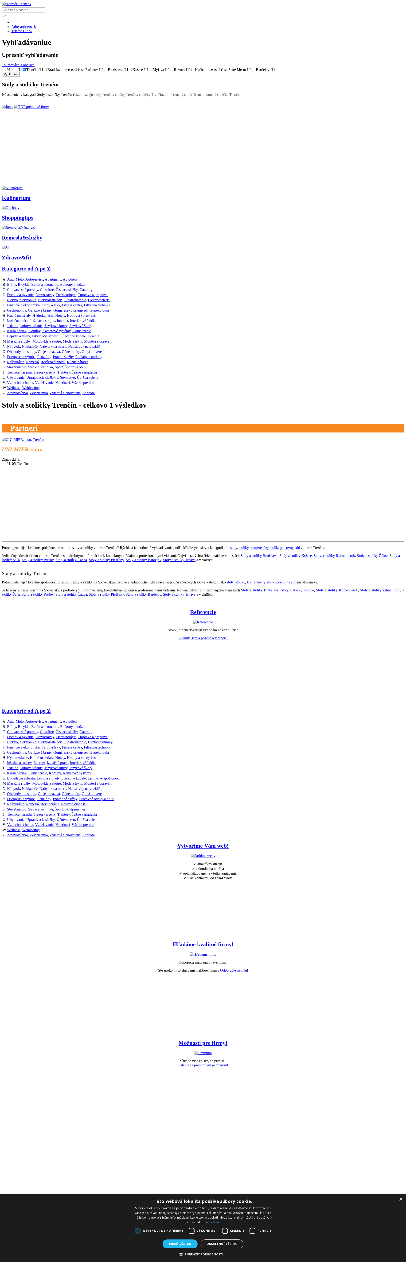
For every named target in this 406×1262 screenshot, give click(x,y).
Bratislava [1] (118, 70)
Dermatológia (66, 295)
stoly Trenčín (103, 94)
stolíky (244, 548)
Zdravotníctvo (17, 393)
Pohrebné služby (65, 799)
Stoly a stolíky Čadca (71, 560)
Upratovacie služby (40, 377)
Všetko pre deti (83, 383)
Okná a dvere (92, 352)
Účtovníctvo (66, 377)
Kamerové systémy (56, 331)
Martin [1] (14, 70)
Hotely (60, 315)
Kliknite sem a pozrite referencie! (203, 638)
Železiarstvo (39, 393)
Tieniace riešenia (19, 372)
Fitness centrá (72, 305)
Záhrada (88, 393)
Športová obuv (75, 367)
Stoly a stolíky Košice (295, 556)
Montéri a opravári (98, 341)
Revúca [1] (182, 70)
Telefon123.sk (21, 31)
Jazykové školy (80, 326)
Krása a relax (17, 331)
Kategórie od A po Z (26, 269)
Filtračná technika (97, 305)
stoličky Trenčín (151, 94)
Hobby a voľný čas (81, 315)
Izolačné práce (17, 321)
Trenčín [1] (34, 70)
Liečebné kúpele (73, 336)
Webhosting (31, 388)
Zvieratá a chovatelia (65, 393)
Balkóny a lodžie (72, 284)
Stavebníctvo (16, 367)
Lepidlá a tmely (18, 336)
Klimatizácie (81, 331)
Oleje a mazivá (49, 352)
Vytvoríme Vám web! (203, 846)
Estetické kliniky (100, 742)
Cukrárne (47, 290)
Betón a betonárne (44, 284)
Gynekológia (99, 310)
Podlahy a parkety (88, 357)
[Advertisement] (143, 153)
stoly (233, 548)
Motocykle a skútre (46, 341)
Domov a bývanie (20, 295)
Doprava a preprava (93, 295)
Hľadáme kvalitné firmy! (203, 944)
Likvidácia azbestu (45, 336)
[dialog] (203, 1228)
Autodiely (70, 279)
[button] (203, 1254)
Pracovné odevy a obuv (96, 799)
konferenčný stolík (264, 548)
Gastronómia (16, 310)
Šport (59, 367)
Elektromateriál (99, 300)
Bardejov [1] (265, 70)
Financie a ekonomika (23, 305)
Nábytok (13, 346)
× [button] (400, 1199)
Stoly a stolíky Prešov (38, 560)
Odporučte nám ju (233, 970)
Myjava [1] (161, 70)
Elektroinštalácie (50, 300)
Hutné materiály (19, 315)
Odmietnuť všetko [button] (222, 1244)
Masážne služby (19, 341)
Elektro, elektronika (21, 300)
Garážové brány (39, 310)
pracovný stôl (290, 548)
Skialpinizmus (75, 809)
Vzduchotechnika (20, 383)
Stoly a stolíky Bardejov (143, 560)
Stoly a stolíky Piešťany (106, 560)
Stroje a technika (40, 367)
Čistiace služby (67, 290)
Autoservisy (34, 279)
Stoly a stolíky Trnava (179, 560)
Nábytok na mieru (52, 346)
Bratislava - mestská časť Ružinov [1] (75, 70)
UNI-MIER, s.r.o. (22, 449)
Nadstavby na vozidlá (84, 346)
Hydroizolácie (42, 315)
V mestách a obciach (18, 65)
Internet (62, 321)
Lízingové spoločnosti (104, 778)
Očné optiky (71, 352)
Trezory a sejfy (44, 372)
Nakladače (30, 346)
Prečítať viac (211, 1222)
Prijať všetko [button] (180, 1244)
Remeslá (32, 362)
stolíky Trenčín (126, 94)
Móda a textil (72, 341)
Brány (11, 284)
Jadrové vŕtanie (31, 326)
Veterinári (62, 383)
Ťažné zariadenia (84, 372)
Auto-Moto (15, 279)
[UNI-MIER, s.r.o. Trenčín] (23, 440)
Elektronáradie (75, 300)
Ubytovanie (15, 377)
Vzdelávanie (44, 383)
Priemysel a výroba (21, 357)
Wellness (13, 388)
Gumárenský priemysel (70, 310)
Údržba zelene (87, 377)
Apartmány (53, 279)
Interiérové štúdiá (83, 321)
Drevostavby (44, 295)
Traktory (63, 372)
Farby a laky (51, 305)
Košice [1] (140, 70)
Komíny (34, 331)
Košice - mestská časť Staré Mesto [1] (223, 70)
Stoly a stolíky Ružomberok (334, 556)
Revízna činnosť (53, 362)
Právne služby (63, 357)
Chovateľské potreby (22, 290)
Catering (86, 290)
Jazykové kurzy (55, 326)
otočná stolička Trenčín (223, 94)
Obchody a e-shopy (21, 352)
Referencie (203, 612)
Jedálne (12, 326)
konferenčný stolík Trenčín (184, 94)
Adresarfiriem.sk (23, 27)
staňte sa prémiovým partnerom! (204, 1065)
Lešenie (93, 336)
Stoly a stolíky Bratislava (259, 556)
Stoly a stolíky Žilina (372, 556)
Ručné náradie (77, 362)
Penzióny (44, 357)
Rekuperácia (50, 804)
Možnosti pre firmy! (203, 1043)
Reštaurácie (15, 362)
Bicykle (23, 284)
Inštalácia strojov (42, 321)
